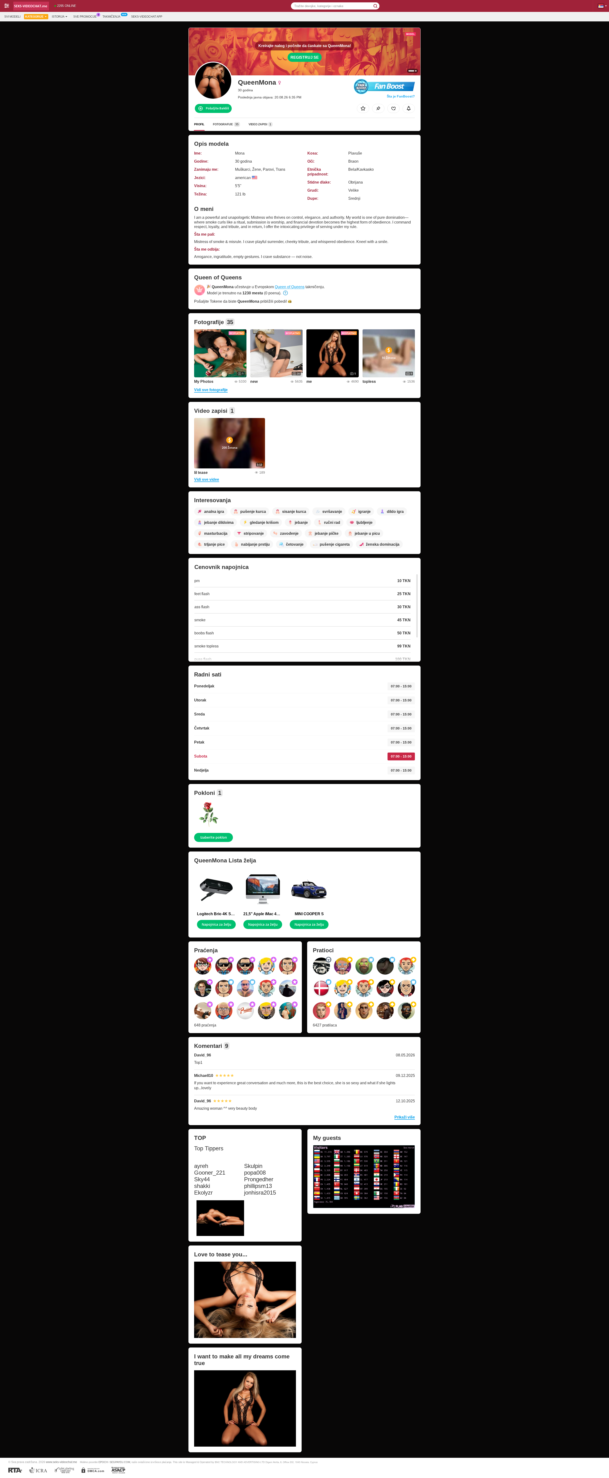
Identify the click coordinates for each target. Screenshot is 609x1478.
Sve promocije (85, 16)
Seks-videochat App (146, 16)
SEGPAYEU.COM (120, 1462)
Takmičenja (111, 16)
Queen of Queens (289, 287)
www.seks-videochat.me (61, 1461)
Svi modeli (12, 16)
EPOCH (103, 1462)
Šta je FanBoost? (401, 96)
